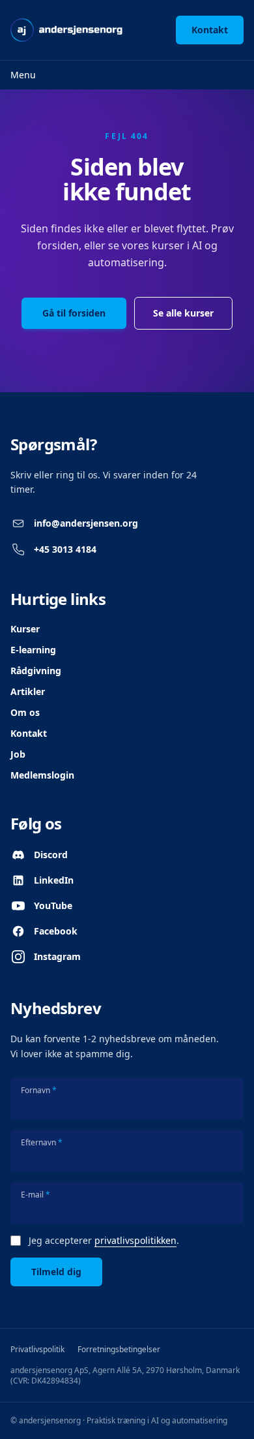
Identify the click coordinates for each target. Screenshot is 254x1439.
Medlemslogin (42, 775)
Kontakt (209, 29)
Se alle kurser (183, 313)
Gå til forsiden (74, 313)
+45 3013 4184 (65, 549)
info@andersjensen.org (86, 523)
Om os (25, 712)
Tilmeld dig (56, 1271)
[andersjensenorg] (66, 30)
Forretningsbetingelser (119, 1349)
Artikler (27, 691)
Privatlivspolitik (37, 1349)
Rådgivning (35, 670)
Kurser (25, 629)
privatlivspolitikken (135, 1240)
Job (17, 754)
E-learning (33, 649)
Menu (23, 75)
